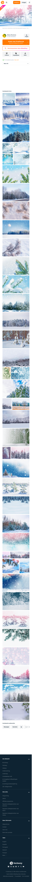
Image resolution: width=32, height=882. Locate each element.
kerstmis (15, 823)
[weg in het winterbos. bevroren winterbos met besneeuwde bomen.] (15, 229)
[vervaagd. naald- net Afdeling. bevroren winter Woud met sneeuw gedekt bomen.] (15, 321)
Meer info (6, 65)
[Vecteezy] (2, 2)
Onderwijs (5, 870)
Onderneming (6, 867)
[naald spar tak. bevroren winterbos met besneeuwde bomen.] (15, 211)
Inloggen (24, 2)
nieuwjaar (6, 823)
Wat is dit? (16, 60)
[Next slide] (25, 823)
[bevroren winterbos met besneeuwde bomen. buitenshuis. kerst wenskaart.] (15, 753)
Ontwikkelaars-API (7, 873)
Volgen (26, 36)
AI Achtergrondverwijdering (9, 880)
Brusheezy (5, 859)
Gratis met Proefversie (16, 42)
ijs (21, 823)
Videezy (4, 865)
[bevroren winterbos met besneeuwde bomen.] (8, 101)
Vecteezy (4, 862)
